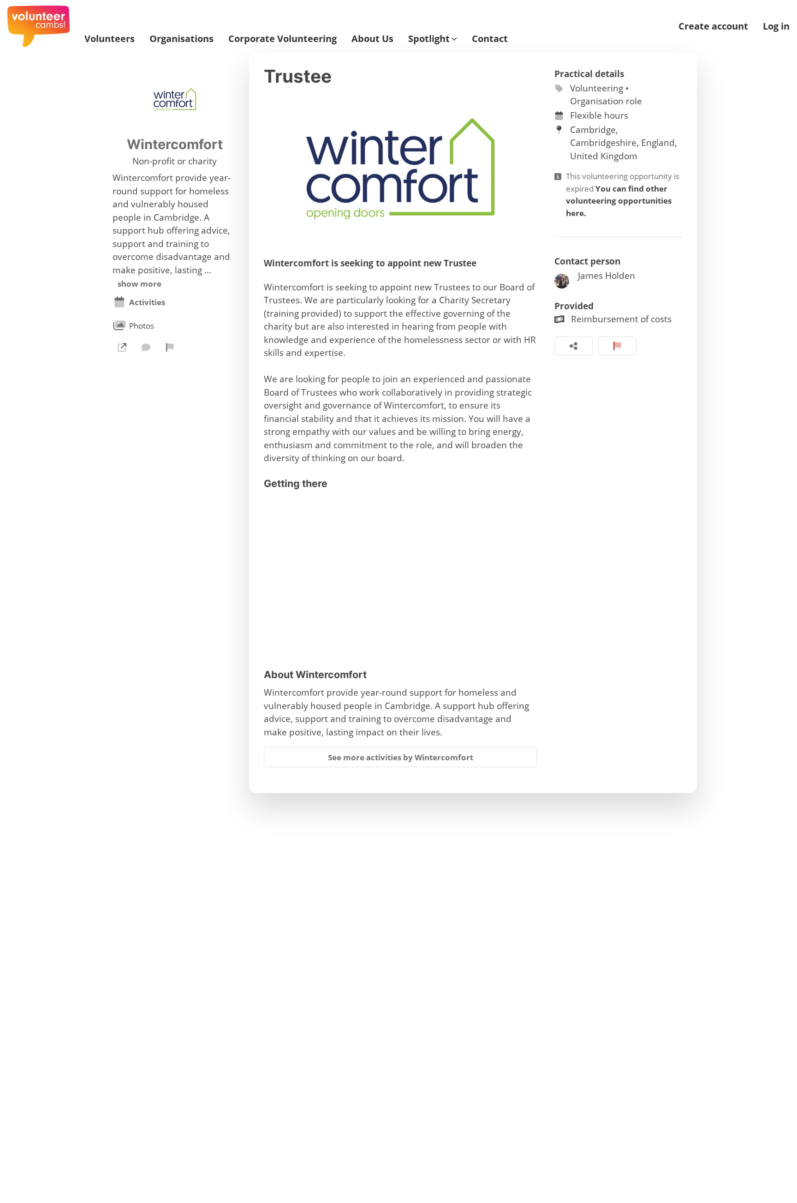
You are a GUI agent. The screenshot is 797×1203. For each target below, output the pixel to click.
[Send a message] (146, 347)
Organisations (181, 38)
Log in (776, 26)
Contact (490, 38)
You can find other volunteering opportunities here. (619, 200)
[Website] (122, 347)
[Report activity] (617, 346)
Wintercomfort (175, 144)
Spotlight (429, 38)
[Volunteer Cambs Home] (38, 26)
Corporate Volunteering (282, 38)
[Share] (573, 346)
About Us (372, 38)
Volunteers (109, 38)
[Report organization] (170, 347)
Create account (713, 26)
